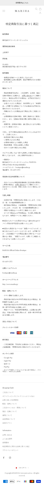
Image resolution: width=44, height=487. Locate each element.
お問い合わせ (26, 96)
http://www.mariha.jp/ (10, 284)
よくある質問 (7, 439)
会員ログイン (7, 423)
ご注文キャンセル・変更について (14, 408)
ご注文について (8, 392)
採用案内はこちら (22, 3)
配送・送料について (9, 404)
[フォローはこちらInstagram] (10, 457)
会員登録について (8, 419)
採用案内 (5, 443)
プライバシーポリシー (10, 450)
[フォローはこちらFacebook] (3, 457)
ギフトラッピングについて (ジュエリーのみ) (18, 396)
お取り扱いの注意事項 (10, 400)
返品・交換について (9, 411)
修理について (7, 415)
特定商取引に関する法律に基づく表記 (15, 446)
